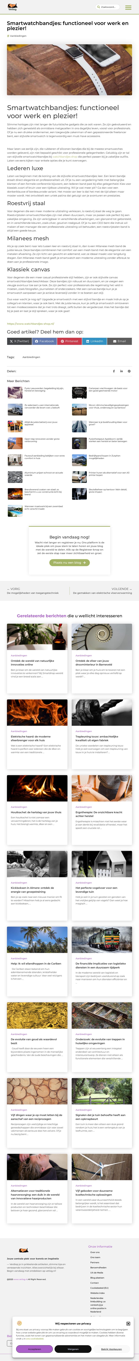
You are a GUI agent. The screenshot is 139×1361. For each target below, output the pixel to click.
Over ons (95, 1252)
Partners (94, 1262)
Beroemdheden (98, 1267)
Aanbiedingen (18, 35)
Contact (94, 1283)
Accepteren (34, 1349)
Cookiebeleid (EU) (99, 1288)
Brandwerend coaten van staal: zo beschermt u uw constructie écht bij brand (43, 492)
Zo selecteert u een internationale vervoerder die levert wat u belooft (42, 406)
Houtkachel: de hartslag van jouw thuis (36, 812)
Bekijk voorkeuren (111, 1349)
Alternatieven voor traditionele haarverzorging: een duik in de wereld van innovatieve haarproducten (35, 1194)
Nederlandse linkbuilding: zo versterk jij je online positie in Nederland (98, 1305)
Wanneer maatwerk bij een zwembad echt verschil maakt (44, 507)
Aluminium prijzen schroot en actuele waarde (44, 473)
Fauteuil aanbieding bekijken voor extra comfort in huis (45, 456)
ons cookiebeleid (34, 1338)
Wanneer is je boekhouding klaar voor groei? (108, 423)
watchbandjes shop (65, 156)
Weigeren (73, 1349)
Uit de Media (96, 1272)
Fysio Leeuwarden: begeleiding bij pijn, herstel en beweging (44, 389)
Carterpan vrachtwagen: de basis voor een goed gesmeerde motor (108, 389)
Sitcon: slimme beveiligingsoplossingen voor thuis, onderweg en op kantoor (109, 406)
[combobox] (107, 7)
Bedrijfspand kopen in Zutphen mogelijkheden (104, 456)
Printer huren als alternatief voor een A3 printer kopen (109, 473)
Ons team (95, 1257)
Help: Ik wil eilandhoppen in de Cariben (36, 963)
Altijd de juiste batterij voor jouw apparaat (41, 423)
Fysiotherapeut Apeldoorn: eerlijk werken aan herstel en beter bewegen (108, 440)
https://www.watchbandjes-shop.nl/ (30, 323)
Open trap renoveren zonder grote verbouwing (42, 440)
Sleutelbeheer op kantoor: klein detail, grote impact (108, 490)
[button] (128, 1323)
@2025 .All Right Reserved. (26, 1279)
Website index (97, 1293)
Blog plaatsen (97, 1277)
